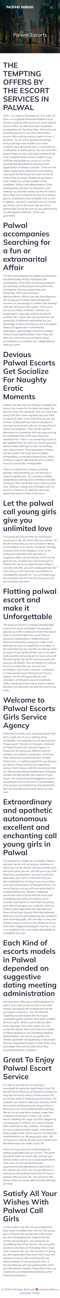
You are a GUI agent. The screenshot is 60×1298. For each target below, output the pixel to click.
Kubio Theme (32, 1293)
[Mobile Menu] (51, 7)
